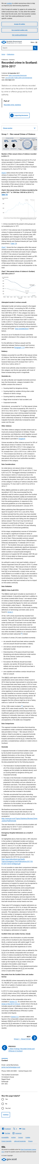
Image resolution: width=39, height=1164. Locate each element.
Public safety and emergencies (23, 77)
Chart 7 (4, 247)
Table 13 (13, 243)
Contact (20, 1137)
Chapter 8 (22, 439)
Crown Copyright (6, 1141)
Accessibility (5, 1137)
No (6, 1104)
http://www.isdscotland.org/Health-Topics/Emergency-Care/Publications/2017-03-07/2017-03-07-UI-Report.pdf (17, 861)
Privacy (30, 1141)
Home (3, 54)
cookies (9, 3)
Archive (13, 1137)
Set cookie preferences (19, 35)
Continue (6, 1114)
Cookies (27, 1137)
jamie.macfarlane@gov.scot (11, 1067)
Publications (10, 54)
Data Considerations (22, 329)
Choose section (7, 128)
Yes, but (8, 1108)
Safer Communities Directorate (18, 75)
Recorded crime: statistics (12, 105)
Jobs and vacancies (20, 1141)
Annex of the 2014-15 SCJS (11, 1004)
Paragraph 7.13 (19, 347)
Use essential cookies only (19, 30)
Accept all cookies (19, 24)
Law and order (9, 77)
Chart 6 (4, 173)
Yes (6, 1099)
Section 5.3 (13, 1002)
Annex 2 (10, 612)
